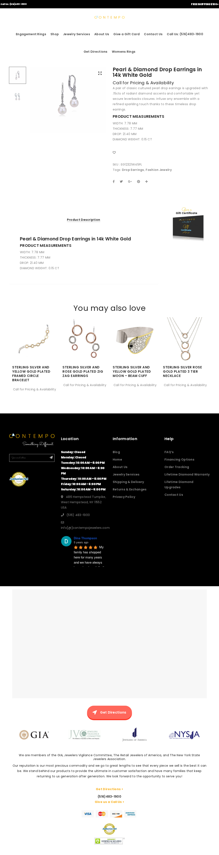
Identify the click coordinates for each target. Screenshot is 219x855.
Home (117, 459)
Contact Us (153, 34)
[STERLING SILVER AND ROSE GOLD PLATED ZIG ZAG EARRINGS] (84, 348)
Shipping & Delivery (128, 482)
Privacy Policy (124, 497)
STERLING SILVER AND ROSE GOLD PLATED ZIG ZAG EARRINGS (82, 371)
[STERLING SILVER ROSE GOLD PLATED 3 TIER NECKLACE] (185, 348)
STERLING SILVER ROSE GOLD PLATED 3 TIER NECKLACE (182, 371)
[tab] (83, 219)
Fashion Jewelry (159, 170)
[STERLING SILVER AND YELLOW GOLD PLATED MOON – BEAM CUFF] (135, 348)
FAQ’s (169, 452)
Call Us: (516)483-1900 (13, 4)
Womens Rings (124, 51)
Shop (54, 34)
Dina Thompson (85, 538)
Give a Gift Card (126, 34)
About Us (101, 34)
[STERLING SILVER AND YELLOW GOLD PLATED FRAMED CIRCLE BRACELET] (34, 348)
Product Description (83, 220)
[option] (68, 95)
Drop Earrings (133, 170)
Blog (116, 452)
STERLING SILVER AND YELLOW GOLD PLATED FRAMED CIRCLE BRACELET (31, 373)
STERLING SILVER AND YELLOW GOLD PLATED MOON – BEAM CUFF (132, 371)
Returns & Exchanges (130, 489)
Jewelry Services (76, 34)
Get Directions (96, 51)
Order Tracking (176, 467)
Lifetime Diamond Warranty (187, 474)
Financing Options (179, 459)
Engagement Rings (31, 34)
